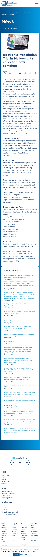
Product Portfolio (6, 491)
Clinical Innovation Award (9, 512)
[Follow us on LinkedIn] (12, 462)
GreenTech (4, 508)
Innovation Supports (8, 494)
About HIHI (5, 475)
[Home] (8, 3)
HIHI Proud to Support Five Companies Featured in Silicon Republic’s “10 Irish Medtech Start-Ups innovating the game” (19, 421)
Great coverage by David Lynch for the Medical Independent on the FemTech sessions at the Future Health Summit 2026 (18, 360)
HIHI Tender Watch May (10, 406)
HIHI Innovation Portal (8, 514)
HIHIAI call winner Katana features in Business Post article (19, 400)
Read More (23, 554)
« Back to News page (9, 28)
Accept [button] (16, 554)
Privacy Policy (5, 481)
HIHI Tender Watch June (10, 342)
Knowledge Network (8, 498)
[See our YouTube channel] (27, 462)
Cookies (4, 483)
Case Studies (5, 496)
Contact (4, 479)
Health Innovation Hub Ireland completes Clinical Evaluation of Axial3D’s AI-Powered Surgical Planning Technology (18, 285)
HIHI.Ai (3, 506)
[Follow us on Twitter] (20, 462)
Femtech (4, 510)
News (8, 13)
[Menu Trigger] (36, 3)
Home (3, 13)
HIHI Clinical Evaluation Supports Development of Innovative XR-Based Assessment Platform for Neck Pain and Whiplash (19, 370)
